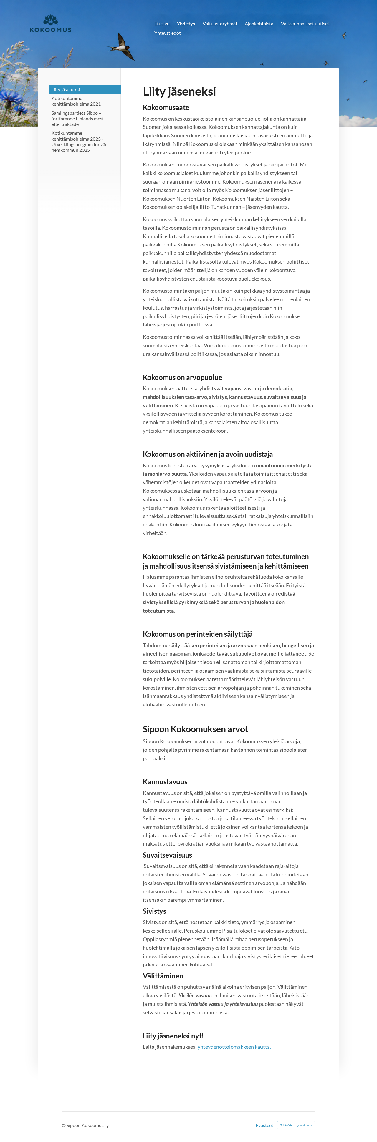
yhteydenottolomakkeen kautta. (235, 1046)
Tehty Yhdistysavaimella (296, 1125)
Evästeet (264, 1125)
